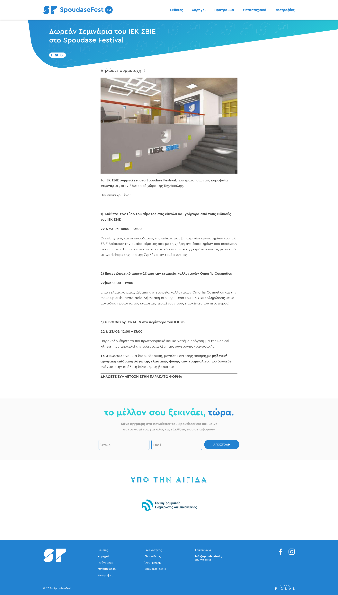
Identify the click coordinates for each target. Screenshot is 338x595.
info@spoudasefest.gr (209, 556)
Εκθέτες (176, 10)
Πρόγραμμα (224, 10)
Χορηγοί (199, 10)
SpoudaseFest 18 (155, 569)
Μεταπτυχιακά (254, 10)
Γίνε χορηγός (153, 550)
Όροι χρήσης (153, 562)
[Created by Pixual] (285, 587)
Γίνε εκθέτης (153, 556)
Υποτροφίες (285, 10)
